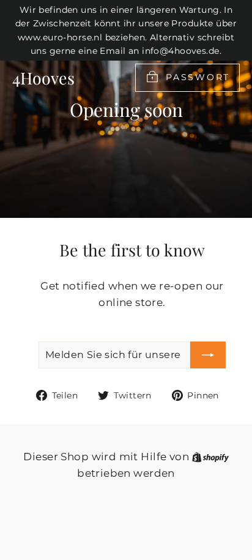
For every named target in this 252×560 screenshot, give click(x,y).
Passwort (198, 76)
